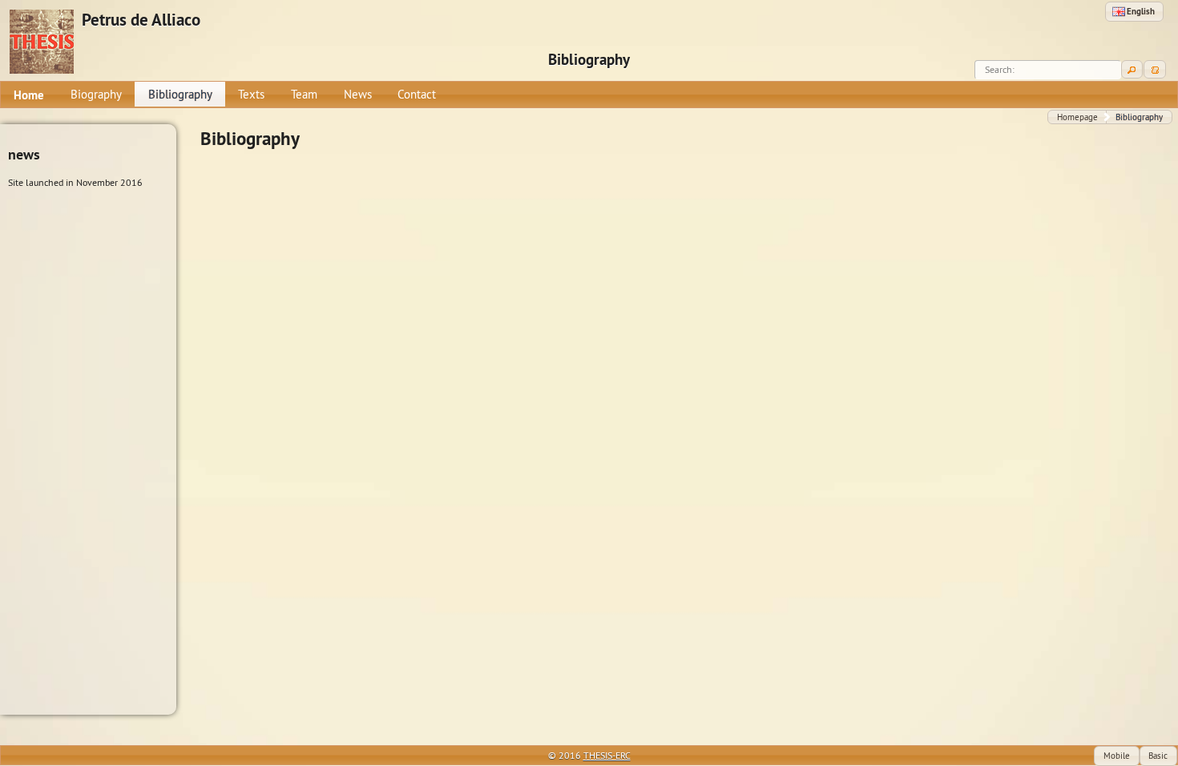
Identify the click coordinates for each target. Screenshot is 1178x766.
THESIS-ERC (607, 755)
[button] (1134, 12)
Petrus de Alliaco (141, 20)
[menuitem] (29, 94)
